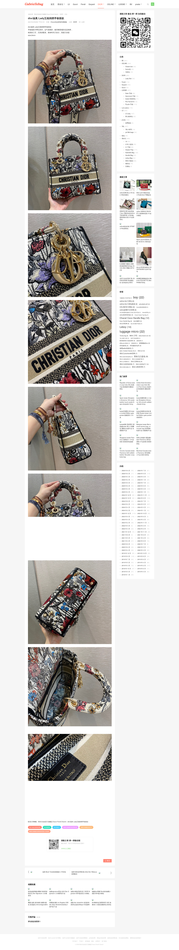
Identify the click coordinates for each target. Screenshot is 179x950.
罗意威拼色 (124, 346)
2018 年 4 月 (141, 572)
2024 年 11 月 (142, 495)
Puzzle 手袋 (129, 104)
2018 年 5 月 (126, 572)
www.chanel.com (145, 336)
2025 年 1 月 (141, 492)
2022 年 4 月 (141, 526)
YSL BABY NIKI (124, 338)
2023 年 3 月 (141, 519)
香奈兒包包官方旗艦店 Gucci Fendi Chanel (46, 14)
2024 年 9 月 (141, 498)
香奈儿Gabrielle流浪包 (126, 356)
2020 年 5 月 (141, 547)
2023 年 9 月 (126, 516)
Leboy (125, 327)
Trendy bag (124, 336)
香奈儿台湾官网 (124, 361)
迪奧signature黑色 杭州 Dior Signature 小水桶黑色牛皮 (59, 892)
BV (131, 4)
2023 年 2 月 (126, 523)
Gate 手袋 (128, 93)
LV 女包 (127, 114)
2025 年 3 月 (141, 489)
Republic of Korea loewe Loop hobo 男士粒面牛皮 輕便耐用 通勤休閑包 (127, 386)
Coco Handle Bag (126, 321)
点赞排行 (97, 941)
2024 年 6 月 (126, 504)
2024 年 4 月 (126, 507)
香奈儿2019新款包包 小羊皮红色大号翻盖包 (143, 194)
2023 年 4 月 (126, 519)
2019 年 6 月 (141, 559)
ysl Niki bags (129, 132)
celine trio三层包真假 (128, 304)
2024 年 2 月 (126, 510)
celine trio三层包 (127, 301)
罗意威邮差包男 (135, 346)
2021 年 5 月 (126, 538)
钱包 (123, 136)
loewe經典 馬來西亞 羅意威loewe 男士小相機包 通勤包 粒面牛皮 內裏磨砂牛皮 (127, 427)
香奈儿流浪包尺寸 (142, 364)
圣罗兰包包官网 (135, 338)
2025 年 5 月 (141, 486)
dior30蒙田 (137, 321)
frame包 (128, 69)
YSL (123, 126)
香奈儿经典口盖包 (125, 367)
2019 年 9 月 (126, 556)
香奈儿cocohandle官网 (128, 353)
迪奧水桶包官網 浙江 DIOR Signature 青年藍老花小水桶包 (80, 892)
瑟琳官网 (134, 343)
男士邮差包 (129, 116)
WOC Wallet (129, 161)
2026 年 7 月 (141, 470)
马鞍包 (127, 72)
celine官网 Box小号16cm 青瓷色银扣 (127, 194)
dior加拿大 (57, 827)
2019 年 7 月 (126, 559)
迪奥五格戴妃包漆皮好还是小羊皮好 (39, 831)
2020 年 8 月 (126, 544)
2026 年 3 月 (141, 477)
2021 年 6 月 (141, 535)
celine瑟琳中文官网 (128, 310)
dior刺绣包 (47, 827)
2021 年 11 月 (142, 532)
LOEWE (122, 4)
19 (126, 141)
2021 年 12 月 (126, 532)
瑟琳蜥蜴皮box (144, 343)
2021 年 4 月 (141, 538)
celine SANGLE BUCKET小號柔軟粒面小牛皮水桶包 (143, 213)
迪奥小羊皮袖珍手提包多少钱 (128, 351)
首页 (52, 4)
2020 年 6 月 (126, 547)
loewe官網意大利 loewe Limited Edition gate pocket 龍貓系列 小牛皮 (127, 414)
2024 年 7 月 (141, 501)
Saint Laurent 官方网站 (54, 938)
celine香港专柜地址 (126, 315)
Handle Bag (129, 155)
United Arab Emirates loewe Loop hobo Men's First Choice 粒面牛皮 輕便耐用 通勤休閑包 (143, 387)
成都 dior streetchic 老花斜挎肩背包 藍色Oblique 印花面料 (80, 903)
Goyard (92, 4)
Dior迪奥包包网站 (124, 938)
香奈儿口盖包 (141, 356)
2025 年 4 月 (126, 489)
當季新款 (128, 123)
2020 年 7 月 (141, 544)
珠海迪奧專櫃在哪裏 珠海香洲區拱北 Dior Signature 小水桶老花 (37, 893)
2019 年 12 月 (126, 553)
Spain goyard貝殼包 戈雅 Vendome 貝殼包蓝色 (143, 241)
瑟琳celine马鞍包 (125, 343)
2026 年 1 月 (141, 480)
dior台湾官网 (124, 324)
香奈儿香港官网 (138, 367)
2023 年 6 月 (141, 516)
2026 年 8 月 (126, 470)
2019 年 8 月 (141, 556)
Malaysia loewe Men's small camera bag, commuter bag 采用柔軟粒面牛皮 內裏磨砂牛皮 (143, 427)
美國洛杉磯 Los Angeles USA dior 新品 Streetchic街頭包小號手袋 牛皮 (58, 904)
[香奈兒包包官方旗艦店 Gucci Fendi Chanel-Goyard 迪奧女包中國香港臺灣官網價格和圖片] (34, 4)
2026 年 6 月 (126, 473)
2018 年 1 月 (126, 575)
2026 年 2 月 (126, 480)
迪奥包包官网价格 (112, 938)
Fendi (83, 4)
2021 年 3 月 (126, 541)
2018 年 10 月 (126, 569)
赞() (107, 861)
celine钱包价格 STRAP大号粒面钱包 (127, 227)
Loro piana (125, 108)
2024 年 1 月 (141, 510)
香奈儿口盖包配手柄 (138, 359)
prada (137, 4)
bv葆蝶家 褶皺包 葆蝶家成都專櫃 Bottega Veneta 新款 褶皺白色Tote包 (127, 267)
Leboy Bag (128, 158)
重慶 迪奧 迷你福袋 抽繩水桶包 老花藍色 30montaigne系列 (38, 903)
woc (133, 335)
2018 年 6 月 (141, 569)
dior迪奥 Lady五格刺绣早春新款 (78, 822)
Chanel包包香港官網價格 (59, 22)
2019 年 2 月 (141, 565)
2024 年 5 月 (141, 504)
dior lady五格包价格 (34, 827)
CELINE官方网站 (127, 307)
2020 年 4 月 (126, 550)
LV (69, 4)
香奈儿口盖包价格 (125, 359)
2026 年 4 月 (126, 477)
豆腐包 (127, 166)
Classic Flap (129, 150)
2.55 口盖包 (129, 144)
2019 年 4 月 (141, 562)
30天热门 (75, 941)
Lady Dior (128, 78)
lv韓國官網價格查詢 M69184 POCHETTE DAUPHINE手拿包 (144, 280)
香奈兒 (60, 4)
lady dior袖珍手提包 (136, 323)
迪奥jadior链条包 (126, 348)
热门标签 (104, 941)
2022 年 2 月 (141, 529)
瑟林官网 (140, 340)
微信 (92, 941)
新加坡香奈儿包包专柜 (127, 341)
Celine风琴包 (146, 312)
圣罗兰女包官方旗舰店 (68, 938)
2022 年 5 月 (126, 526)
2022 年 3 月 (126, 529)
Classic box (129, 66)
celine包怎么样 (144, 304)
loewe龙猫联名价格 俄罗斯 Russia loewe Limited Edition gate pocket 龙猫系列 (144, 414)
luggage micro (132, 331)
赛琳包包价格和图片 (135, 938)
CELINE (110, 4)
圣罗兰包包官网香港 (81, 938)
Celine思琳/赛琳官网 (142, 307)
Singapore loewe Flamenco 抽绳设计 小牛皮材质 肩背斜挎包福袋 (127, 440)
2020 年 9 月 (141, 541)
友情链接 (87, 941)
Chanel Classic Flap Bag (141, 315)
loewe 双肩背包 (130, 99)
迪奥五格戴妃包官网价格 (70, 827)
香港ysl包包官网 (101, 938)
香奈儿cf (141, 351)
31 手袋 (127, 147)
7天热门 (81, 941)
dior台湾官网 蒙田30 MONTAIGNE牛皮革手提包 (143, 269)
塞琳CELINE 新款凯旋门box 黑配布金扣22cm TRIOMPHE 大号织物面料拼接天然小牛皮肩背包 (127, 215)
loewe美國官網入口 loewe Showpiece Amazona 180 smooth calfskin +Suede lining (144, 401)
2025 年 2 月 (126, 492)
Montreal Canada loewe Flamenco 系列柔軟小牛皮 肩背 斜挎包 (143, 453)
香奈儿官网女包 (136, 361)
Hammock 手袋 (130, 96)
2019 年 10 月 (142, 553)
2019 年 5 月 (126, 562)
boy (138, 297)
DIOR (100, 4)
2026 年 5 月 (141, 473)
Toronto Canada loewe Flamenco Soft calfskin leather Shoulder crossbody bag (127, 454)
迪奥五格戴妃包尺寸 (86, 827)
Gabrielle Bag (129, 152)
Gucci (75, 4)
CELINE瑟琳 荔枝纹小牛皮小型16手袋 (130, 312)
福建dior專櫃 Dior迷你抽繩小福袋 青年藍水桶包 (101, 892)
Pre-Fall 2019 (129, 102)
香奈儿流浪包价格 (127, 364)
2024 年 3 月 (141, 507)
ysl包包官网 (92, 938)
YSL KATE (128, 129)
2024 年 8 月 (126, 501)
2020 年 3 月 (141, 550)
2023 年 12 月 (126, 513)
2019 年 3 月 (126, 565)
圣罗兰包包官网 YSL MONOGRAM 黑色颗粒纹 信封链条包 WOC (127, 280)
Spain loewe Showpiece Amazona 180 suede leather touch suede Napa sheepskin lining (127, 401)
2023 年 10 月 (142, 513)
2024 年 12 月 (126, 495)
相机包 (127, 163)
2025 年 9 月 (126, 483)
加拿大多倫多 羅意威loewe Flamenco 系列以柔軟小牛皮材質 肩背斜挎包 (143, 441)
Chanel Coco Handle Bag (134, 317)
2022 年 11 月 (142, 523)
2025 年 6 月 (126, 486)
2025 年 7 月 (141, 483)
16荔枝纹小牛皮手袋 (126, 298)
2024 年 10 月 (126, 498)
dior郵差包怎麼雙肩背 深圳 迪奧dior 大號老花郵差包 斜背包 (101, 903)
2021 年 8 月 (126, 535)
